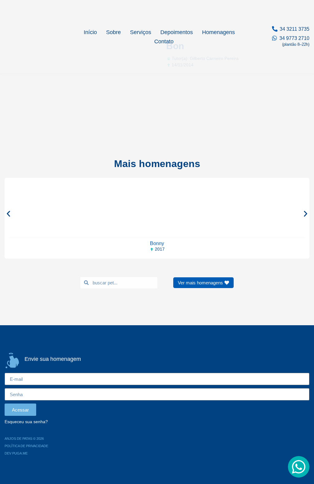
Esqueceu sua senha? (26, 422)
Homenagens (218, 32)
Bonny (157, 243)
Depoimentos (176, 32)
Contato (164, 41)
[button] (8, 213)
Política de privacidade (26, 446)
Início (90, 32)
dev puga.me (16, 453)
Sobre (113, 32)
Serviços (140, 32)
